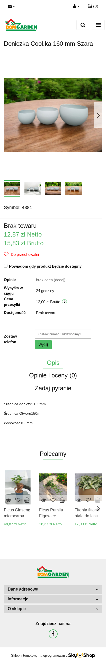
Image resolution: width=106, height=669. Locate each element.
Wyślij (43, 344)
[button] (93, 6)
